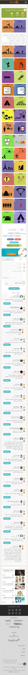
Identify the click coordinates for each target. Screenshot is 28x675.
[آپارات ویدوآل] (9, 613)
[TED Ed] (18, 624)
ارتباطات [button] (23, 652)
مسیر (19, 38)
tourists (17, 233)
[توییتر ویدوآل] (13, 613)
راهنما (9, 38)
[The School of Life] (8, 624)
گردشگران (17, 236)
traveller (11, 233)
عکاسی (11, 35)
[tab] (14, 645)
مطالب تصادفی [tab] (22, 568)
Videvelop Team (16, 672)
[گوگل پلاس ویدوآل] (16, 613)
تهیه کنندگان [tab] (8, 259)
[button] (7, 303)
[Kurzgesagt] (14, 627)
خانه (25, 6)
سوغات (23, 41)
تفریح (16, 43)
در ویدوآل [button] (22, 655)
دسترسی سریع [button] (21, 645)
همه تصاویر (22, 35)
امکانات (17, 41)
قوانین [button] (23, 649)
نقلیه (16, 35)
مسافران (11, 236)
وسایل (14, 38)
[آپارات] (8, 621)
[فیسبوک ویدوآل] (13, 610)
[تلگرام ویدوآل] (16, 610)
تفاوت (5, 236)
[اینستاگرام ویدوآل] (20, 610)
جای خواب (5, 35)
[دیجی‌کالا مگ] (18, 621)
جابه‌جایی (12, 41)
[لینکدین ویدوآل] (9, 610)
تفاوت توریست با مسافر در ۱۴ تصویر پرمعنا (11, 6)
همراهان (10, 43)
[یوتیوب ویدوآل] (20, 613)
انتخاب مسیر (22, 43)
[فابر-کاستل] (14, 636)
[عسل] (14, 640)
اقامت (5, 43)
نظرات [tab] (20, 259)
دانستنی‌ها (21, 6)
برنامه (23, 38)
